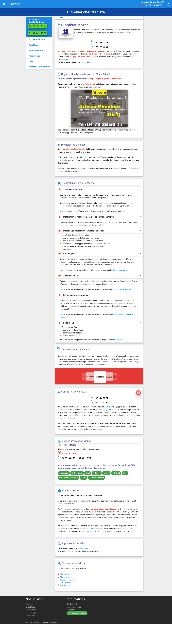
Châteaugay (63, 473)
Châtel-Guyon (77, 473)
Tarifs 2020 (72, 604)
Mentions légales (74, 607)
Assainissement (67, 580)
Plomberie (64, 574)
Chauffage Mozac (120, 270)
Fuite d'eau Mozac (120, 340)
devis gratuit (106, 409)
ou (84, 458)
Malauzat (96, 473)
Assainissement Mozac (122, 289)
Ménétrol (116, 473)
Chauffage (65, 577)
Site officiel (83, 548)
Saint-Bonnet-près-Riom (68, 478)
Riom (125, 473)
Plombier (60, 17)
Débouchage (65, 583)
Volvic (83, 478)
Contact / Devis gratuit (77, 613)
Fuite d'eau (65, 585)
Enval (88, 473)
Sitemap (70, 609)
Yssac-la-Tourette (97, 478)
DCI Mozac (10, 4)
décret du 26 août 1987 (90, 531)
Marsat (106, 473)
